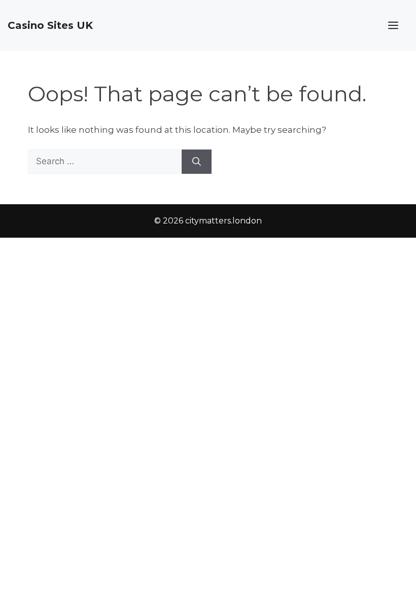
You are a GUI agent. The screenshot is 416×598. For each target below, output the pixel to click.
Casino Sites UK (50, 25)
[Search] (197, 162)
